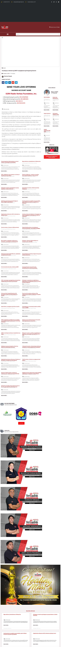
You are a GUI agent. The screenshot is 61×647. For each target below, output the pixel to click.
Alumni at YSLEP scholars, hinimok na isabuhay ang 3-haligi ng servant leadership (10, 373)
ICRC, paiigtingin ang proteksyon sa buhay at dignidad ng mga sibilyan (10, 175)
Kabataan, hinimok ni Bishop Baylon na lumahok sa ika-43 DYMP (30, 241)
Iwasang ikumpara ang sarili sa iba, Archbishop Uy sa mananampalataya (29, 267)
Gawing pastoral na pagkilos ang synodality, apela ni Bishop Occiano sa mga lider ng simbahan (31, 202)
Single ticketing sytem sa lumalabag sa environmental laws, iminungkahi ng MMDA (31, 228)
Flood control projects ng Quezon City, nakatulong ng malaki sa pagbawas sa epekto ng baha (31, 294)
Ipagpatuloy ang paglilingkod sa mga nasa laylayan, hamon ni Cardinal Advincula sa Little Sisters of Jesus (10, 413)
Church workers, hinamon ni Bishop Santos (10, 227)
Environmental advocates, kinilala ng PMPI (10, 266)
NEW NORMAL (47, 97)
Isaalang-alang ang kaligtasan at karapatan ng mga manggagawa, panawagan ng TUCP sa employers (31, 215)
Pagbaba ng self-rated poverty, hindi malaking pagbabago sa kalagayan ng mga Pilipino (31, 373)
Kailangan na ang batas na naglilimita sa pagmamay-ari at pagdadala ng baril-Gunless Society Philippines (31, 281)
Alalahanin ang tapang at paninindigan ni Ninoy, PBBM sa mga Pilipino (9, 201)
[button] (7, 34)
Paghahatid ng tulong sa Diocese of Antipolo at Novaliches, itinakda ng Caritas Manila (10, 360)
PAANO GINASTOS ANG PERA (47, 130)
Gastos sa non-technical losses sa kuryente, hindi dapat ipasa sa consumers (31, 320)
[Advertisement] (30, 12)
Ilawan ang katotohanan (55, 98)
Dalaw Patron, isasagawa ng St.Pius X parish (10, 306)
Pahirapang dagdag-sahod (56, 114)
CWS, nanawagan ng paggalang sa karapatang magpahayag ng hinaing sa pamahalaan (10, 281)
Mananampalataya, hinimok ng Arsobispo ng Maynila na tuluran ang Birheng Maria (31, 413)
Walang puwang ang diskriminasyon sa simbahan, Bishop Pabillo (30, 386)
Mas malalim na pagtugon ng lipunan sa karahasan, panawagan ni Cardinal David (9, 241)
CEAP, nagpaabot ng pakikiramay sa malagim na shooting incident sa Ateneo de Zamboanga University (10, 320)
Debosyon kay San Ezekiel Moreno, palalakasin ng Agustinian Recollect (10, 254)
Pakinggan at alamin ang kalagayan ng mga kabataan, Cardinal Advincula (10, 188)
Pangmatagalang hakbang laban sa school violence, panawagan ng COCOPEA (9, 162)
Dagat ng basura (47, 113)
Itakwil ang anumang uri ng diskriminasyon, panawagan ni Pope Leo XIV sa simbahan (10, 399)
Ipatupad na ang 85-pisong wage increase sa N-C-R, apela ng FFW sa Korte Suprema (10, 386)
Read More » (4, 171)
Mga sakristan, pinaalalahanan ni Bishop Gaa (31, 161)
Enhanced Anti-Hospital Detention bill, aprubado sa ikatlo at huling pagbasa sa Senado (9, 294)
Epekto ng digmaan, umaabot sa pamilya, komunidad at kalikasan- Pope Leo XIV (30, 175)
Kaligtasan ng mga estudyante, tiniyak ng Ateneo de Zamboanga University (9, 347)
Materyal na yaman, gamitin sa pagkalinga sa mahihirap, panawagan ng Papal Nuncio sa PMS (31, 334)
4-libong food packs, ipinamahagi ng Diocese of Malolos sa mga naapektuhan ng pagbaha (31, 347)
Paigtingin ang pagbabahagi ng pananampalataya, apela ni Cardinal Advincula (31, 399)
